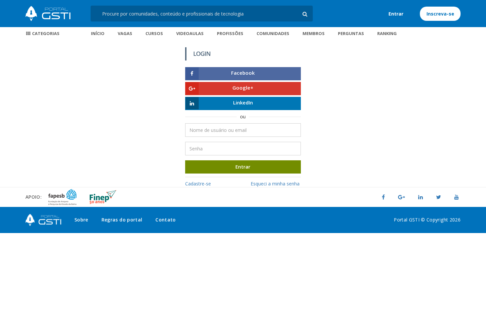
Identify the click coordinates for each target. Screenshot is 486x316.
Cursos (154, 33)
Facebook (243, 72)
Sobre (81, 220)
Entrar (395, 14)
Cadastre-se (198, 183)
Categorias (45, 33)
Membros (314, 33)
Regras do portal (121, 220)
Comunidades (273, 33)
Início (97, 33)
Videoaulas (190, 33)
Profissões (230, 33)
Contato (165, 220)
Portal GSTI (47, 13)
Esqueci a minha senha (275, 183)
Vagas (125, 33)
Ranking (387, 33)
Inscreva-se (440, 14)
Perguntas (351, 33)
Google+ (242, 87)
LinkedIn (243, 102)
